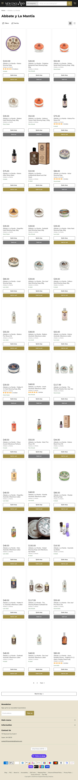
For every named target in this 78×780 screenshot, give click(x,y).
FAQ (10, 772)
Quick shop (13, 75)
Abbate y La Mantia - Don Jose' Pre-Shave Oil (64, 604)
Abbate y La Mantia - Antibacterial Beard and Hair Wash (37, 175)
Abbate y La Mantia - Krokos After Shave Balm (12, 174)
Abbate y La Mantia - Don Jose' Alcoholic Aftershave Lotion (38, 656)
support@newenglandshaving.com (11, 741)
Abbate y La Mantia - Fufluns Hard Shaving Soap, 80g (63, 282)
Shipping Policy (42, 772)
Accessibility (24, 772)
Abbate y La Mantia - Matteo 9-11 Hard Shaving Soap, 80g (13, 388)
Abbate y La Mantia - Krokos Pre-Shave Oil (64, 119)
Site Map (44, 774)
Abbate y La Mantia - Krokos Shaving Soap (12, 64)
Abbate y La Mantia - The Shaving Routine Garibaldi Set (37, 604)
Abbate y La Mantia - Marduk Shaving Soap (63, 496)
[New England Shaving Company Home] (15, 3)
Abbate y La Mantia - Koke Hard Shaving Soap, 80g (64, 229)
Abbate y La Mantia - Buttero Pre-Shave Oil (12, 335)
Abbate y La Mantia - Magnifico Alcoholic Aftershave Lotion (13, 496)
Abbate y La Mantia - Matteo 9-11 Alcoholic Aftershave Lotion (13, 604)
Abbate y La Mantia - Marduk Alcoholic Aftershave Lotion (37, 495)
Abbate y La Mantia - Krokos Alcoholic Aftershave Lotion (63, 335)
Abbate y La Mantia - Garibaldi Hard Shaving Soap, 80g (38, 229)
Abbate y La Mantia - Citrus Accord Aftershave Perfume (12, 443)
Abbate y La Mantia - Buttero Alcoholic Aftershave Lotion (37, 335)
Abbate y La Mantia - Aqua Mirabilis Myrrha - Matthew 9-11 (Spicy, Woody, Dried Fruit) (64, 657)
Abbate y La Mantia (8, 67)
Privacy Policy (68, 772)
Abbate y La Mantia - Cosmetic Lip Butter (63, 549)
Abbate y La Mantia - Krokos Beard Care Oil (63, 443)
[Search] (69, 3)
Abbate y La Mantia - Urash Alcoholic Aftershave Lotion (37, 388)
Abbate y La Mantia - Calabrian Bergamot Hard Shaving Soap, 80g (38, 65)
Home (3, 10)
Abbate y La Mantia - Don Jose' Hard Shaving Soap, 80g (38, 282)
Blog (5, 772)
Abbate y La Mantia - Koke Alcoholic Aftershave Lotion (11, 549)
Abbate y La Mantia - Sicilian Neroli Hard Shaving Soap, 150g (64, 64)
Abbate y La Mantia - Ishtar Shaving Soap (62, 174)
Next (42, 683)
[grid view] (70, 23)
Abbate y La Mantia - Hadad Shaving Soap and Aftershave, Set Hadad (38, 550)
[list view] (74, 23)
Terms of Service (35, 774)
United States (38, 749)
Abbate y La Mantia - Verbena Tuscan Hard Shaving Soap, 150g (39, 119)
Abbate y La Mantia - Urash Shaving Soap (12, 282)
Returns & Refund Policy (55, 772)
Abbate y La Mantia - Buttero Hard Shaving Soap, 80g (12, 119)
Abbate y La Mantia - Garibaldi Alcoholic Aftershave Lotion (13, 656)
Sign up (30, 713)
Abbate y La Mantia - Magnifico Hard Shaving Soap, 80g (13, 229)
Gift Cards (33, 772)
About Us (16, 772)
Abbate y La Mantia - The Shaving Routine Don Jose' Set (63, 388)
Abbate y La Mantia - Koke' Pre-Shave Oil (38, 443)
